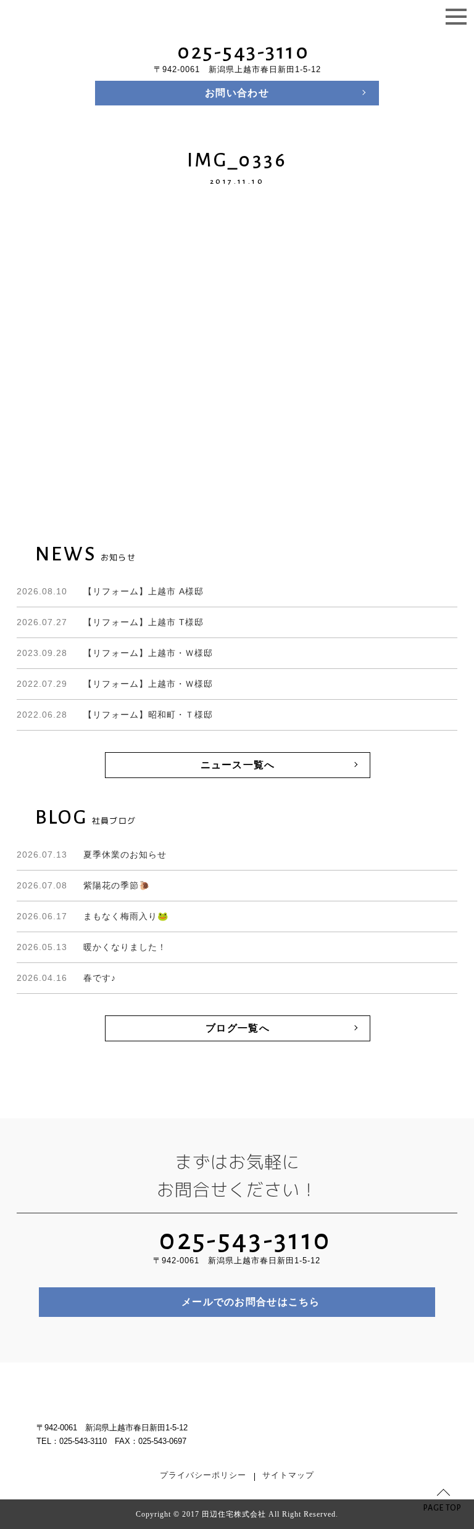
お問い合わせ (237, 93)
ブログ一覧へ (238, 1028)
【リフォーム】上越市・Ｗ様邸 (115, 653)
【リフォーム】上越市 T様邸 (110, 622)
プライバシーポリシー (203, 1475)
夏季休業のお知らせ (92, 854)
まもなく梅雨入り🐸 (92, 916)
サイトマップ (288, 1475)
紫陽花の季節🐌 (83, 885)
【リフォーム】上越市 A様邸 (110, 591)
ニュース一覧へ (238, 765)
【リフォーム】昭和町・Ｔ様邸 (115, 714)
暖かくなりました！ (92, 947)
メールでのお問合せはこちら (250, 1302)
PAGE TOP (442, 1508)
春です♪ (66, 978)
